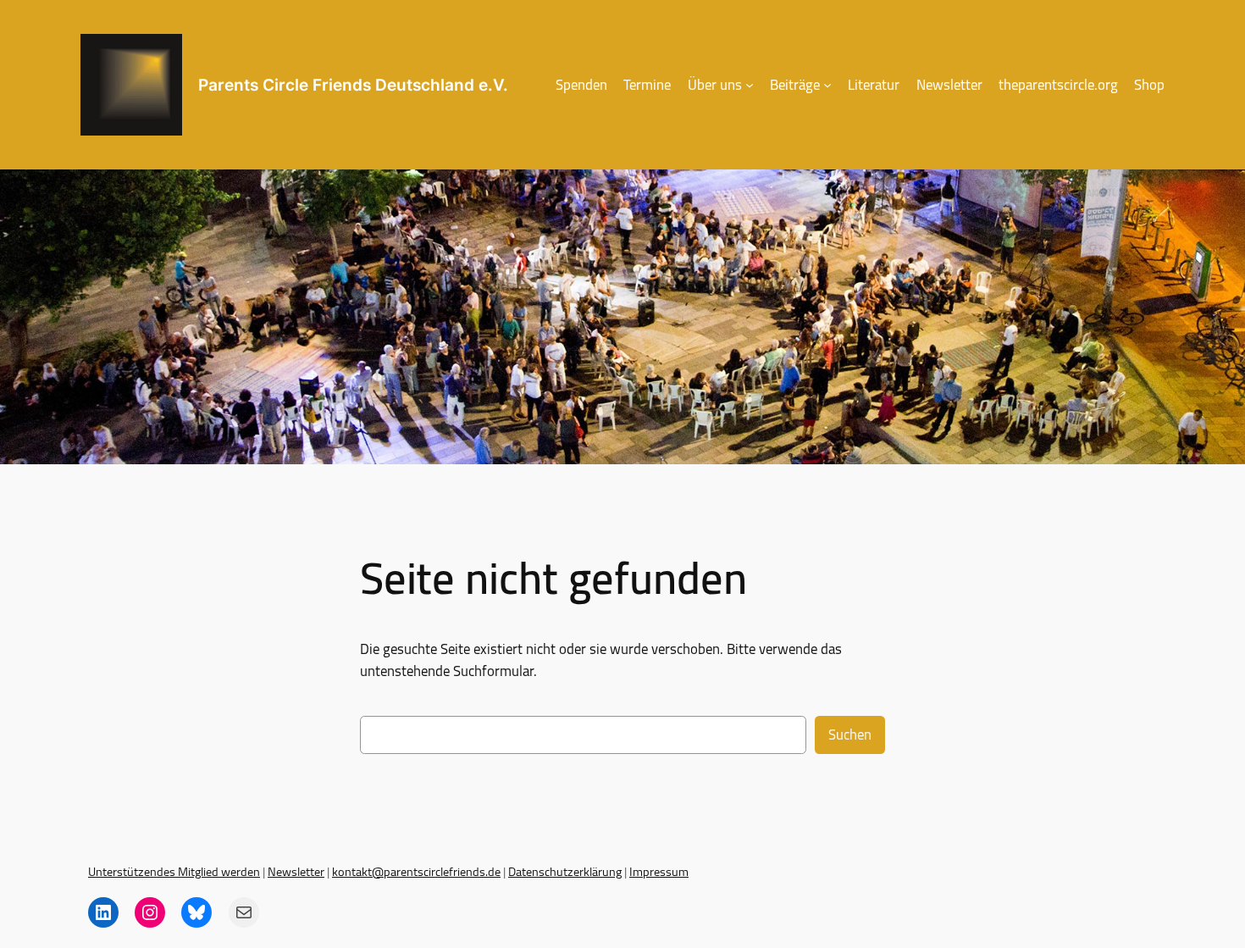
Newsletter (296, 871)
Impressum (659, 871)
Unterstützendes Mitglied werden (174, 871)
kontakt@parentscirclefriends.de (416, 871)
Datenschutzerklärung (565, 871)
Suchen (850, 734)
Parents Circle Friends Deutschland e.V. (353, 85)
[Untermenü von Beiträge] (827, 84)
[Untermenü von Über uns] (749, 84)
